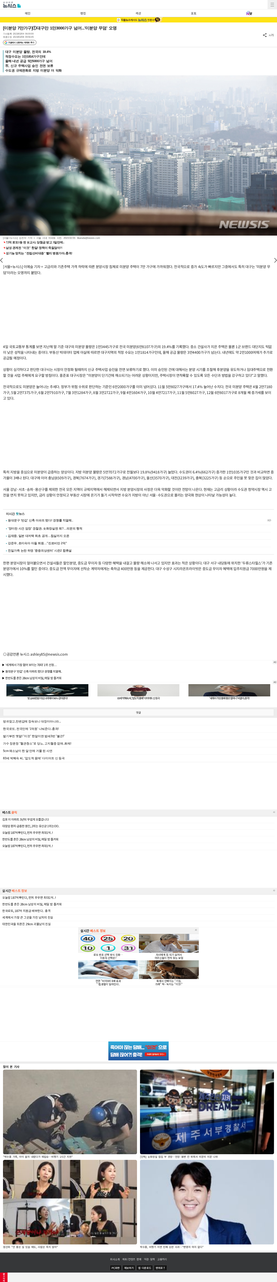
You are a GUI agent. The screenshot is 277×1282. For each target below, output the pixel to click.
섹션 (138, 13)
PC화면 (116, 1268)
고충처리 (162, 1259)
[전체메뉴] (272, 4)
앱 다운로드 (144, 1268)
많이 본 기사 (11, 1066)
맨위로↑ (160, 1268)
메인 (27, 13)
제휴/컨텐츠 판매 (131, 1259)
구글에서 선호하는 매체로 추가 (21, 42)
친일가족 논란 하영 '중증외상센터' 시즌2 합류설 (40, 550)
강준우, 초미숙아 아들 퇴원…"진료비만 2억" (37, 543)
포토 (193, 13)
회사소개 (115, 1259)
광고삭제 (4, 1277)
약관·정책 (149, 1259)
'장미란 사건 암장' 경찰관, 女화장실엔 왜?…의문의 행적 (45, 528)
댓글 (138, 712)
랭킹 (83, 13)
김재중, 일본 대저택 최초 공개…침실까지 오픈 (38, 535)
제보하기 (129, 1268)
